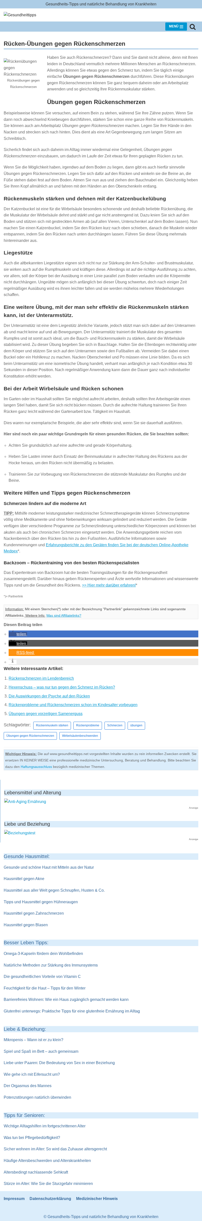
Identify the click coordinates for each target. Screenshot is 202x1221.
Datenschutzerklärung (50, 1199)
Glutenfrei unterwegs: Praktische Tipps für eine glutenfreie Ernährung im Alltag (72, 1011)
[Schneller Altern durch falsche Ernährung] (25, 802)
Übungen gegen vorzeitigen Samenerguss (46, 714)
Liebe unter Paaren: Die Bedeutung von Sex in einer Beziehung (59, 1063)
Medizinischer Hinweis (97, 1199)
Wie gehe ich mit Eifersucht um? (32, 1074)
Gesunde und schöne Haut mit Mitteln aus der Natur (49, 867)
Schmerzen (114, 725)
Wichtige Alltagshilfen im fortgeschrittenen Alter (44, 1126)
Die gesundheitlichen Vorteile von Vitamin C (42, 976)
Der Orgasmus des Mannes (27, 1086)
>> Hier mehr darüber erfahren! (109, 585)
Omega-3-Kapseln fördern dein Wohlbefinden (43, 953)
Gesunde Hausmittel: (27, 856)
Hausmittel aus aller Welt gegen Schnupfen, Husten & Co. (54, 890)
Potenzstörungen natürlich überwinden (37, 1097)
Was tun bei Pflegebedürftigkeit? (32, 1138)
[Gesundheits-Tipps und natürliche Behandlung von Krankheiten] (20, 15)
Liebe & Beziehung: (25, 1029)
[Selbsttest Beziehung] (19, 833)
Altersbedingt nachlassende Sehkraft (36, 1172)
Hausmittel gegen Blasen (26, 925)
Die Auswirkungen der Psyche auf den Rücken (49, 696)
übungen (136, 725)
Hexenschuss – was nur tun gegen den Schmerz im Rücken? (62, 687)
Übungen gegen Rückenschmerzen (30, 735)
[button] (18, 634)
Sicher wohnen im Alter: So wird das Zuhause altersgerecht (55, 1149)
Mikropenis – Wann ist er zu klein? (33, 1040)
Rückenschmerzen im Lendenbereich (41, 678)
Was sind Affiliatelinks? (63, 615)
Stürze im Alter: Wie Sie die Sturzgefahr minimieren (48, 1183)
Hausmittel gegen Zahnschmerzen (34, 913)
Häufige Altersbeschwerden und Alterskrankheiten (47, 1160)
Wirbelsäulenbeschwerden (80, 735)
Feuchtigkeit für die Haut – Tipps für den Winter (44, 988)
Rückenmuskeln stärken (52, 725)
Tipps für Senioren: (24, 1115)
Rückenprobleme (87, 725)
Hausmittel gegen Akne (24, 879)
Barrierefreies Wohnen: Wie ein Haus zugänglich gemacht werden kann (66, 999)
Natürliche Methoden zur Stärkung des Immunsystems (51, 965)
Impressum (14, 1199)
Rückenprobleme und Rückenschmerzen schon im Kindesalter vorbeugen (73, 705)
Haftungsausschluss (36, 767)
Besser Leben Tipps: (26, 942)
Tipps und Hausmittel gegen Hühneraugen (41, 902)
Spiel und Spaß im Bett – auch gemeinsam (41, 1051)
